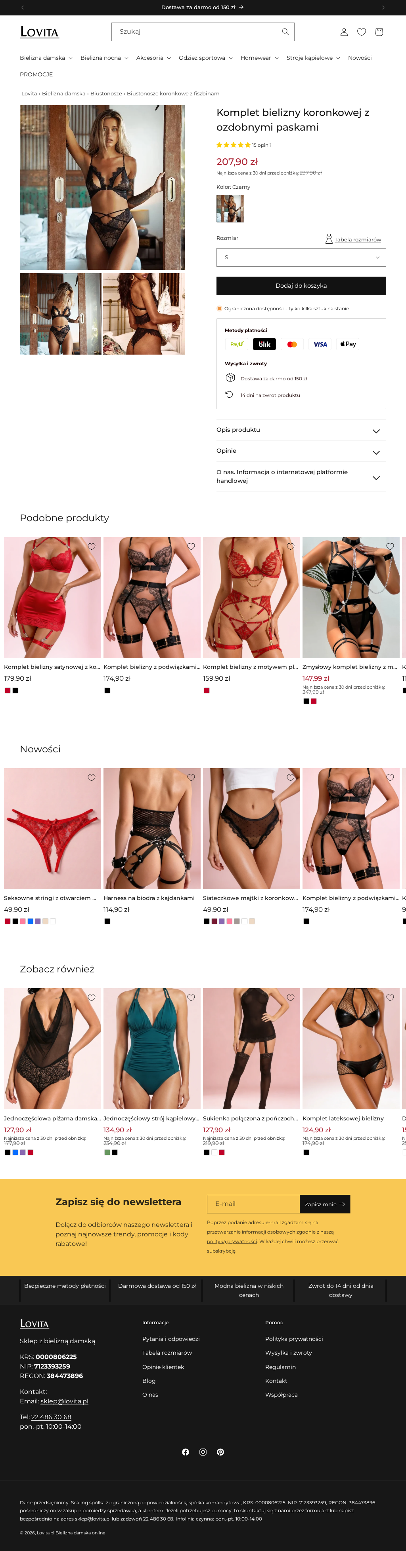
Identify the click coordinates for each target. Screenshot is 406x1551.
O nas (150, 1394)
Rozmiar (227, 238)
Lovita (29, 93)
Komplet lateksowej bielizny (343, 1118)
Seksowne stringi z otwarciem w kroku (51, 898)
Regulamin (280, 1367)
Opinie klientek (163, 1367)
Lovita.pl (45, 1533)
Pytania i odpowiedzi (171, 1338)
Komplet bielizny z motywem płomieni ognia (250, 667)
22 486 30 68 (51, 1417)
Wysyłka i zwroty (288, 1352)
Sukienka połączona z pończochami (250, 1119)
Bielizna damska (64, 93)
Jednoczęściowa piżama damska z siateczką (50, 1119)
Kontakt (276, 1380)
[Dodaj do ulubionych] (91, 546)
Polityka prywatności (294, 1338)
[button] (45, 57)
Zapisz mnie (321, 1204)
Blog (149, 1380)
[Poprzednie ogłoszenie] (22, 7)
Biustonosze (106, 93)
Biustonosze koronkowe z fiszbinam (173, 93)
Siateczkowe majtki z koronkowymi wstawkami (250, 898)
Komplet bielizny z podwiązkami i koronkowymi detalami (151, 667)
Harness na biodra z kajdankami (149, 898)
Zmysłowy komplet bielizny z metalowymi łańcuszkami (351, 667)
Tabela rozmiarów (358, 239)
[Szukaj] (285, 31)
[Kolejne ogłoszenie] (383, 7)
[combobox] (203, 32)
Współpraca (281, 1394)
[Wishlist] (361, 32)
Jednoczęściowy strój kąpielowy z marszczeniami (151, 1119)
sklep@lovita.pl (64, 1401)
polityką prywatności (232, 1241)
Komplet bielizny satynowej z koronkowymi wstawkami (51, 667)
